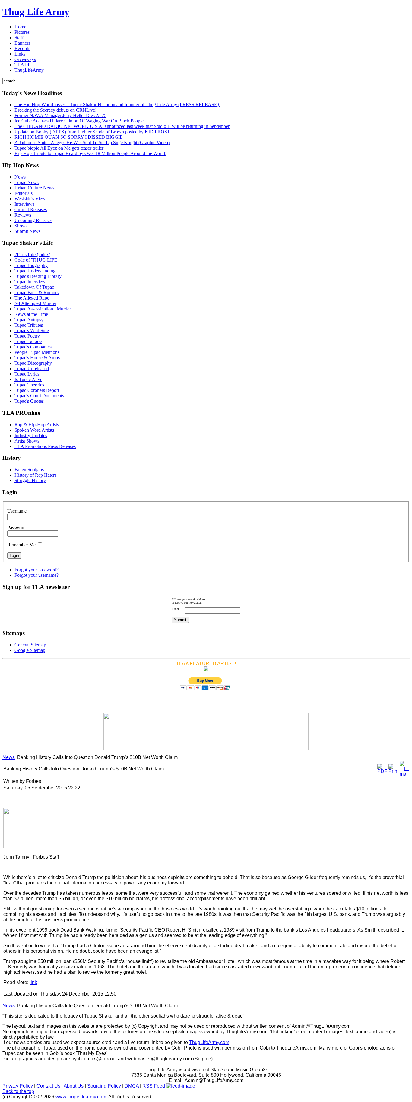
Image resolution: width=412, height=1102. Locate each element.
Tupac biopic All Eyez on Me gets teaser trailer (58, 148)
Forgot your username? (36, 575)
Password (16, 527)
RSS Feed (154, 1085)
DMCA (132, 1085)
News (8, 757)
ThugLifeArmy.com (209, 1042)
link (33, 982)
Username (17, 510)
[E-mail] (404, 773)
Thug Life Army (35, 11)
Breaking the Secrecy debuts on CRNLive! (55, 110)
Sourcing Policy (104, 1085)
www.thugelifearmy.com (80, 1096)
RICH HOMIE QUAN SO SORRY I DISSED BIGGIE (68, 137)
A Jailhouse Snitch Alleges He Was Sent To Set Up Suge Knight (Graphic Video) (92, 142)
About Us (74, 1085)
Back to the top (18, 1091)
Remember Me (21, 544)
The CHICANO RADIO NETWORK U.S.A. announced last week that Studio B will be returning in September (122, 126)
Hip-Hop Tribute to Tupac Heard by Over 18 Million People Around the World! (90, 153)
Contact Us (48, 1085)
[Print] (393, 771)
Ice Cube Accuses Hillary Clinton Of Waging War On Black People (79, 120)
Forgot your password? (36, 569)
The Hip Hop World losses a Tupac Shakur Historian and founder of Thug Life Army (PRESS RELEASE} (117, 104)
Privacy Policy (17, 1085)
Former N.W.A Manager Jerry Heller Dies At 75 (60, 115)
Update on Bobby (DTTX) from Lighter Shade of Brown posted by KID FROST (92, 131)
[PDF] (382, 771)
